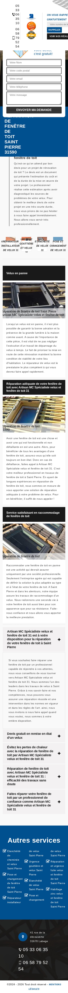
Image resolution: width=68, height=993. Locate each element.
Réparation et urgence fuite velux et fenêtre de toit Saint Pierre (58, 872)
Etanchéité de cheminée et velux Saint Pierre (14, 860)
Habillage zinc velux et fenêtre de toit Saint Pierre (58, 898)
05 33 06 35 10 (15, 14)
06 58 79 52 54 (15, 37)
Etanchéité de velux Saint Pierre (36, 885)
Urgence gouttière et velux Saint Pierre (36, 868)
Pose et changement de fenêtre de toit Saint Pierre (14, 883)
